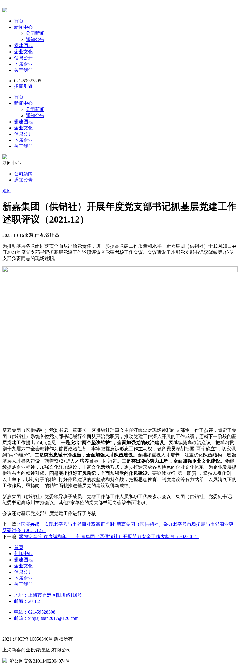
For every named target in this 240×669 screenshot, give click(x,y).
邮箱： (46, 618)
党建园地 (23, 45)
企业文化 (23, 51)
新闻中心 (23, 27)
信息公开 (23, 57)
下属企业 (23, 63)
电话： (34, 612)
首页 (18, 20)
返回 (7, 190)
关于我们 (23, 70)
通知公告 (35, 39)
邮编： (28, 601)
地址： (48, 595)
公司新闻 (35, 33)
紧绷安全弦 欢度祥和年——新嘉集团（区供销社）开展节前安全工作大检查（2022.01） (109, 536)
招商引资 (23, 86)
